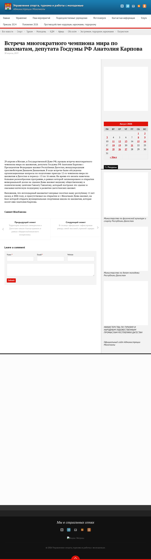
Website (70, 255)
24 (107, 149)
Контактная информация (123, 18)
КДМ (52, 31)
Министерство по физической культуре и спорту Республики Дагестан (125, 219)
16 (145, 141)
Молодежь (41, 31)
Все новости (7, 31)
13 (126, 141)
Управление (21, 18)
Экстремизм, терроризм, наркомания (97, 31)
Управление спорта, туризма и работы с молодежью (48, 5)
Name (10, 255)
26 (119, 149)
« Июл (113, 157)
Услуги (144, 18)
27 (126, 149)
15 (138, 141)
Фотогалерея (99, 18)
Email (40, 255)
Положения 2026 (30, 24)
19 (119, 145)
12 (119, 141)
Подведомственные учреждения (71, 18)
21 (132, 145)
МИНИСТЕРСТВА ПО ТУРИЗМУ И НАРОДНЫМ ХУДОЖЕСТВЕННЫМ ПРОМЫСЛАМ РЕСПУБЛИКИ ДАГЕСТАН (123, 330)
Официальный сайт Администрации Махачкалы (122, 343)
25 (113, 149)
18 (113, 145)
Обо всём (72, 31)
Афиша (61, 31)
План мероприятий (41, 18)
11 (113, 141)
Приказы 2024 (9, 24)
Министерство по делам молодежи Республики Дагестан (121, 274)
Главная (6, 18)
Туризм (29, 31)
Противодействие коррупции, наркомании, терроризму (70, 24)
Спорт (20, 31)
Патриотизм (123, 31)
